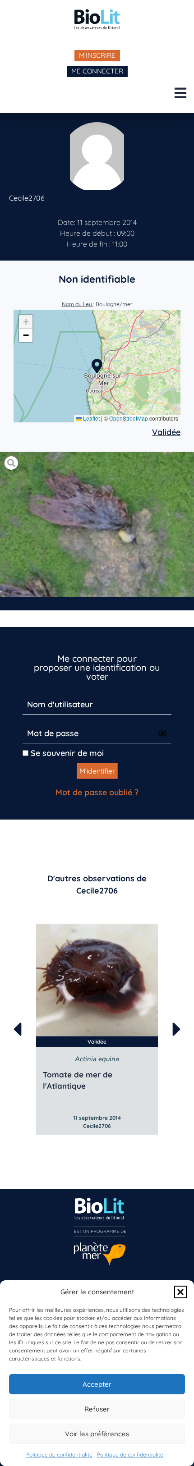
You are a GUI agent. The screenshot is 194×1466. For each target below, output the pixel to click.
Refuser (97, 1409)
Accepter (97, 1384)
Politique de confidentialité (59, 1454)
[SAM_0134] (97, 524)
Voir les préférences (97, 1433)
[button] (180, 1291)
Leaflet (91, 418)
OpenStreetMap (128, 418)
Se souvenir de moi (66, 753)
